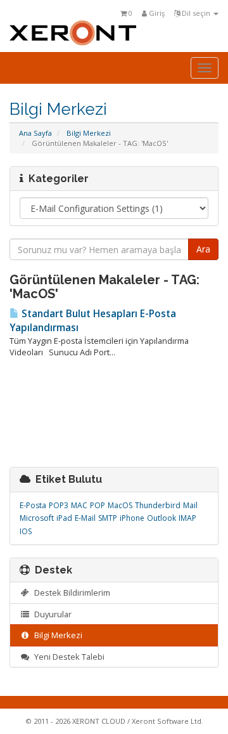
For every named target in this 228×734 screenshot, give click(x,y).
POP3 (58, 505)
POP (97, 505)
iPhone (132, 518)
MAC (79, 505)
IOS (26, 531)
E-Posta (33, 505)
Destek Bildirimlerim (70, 592)
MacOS (120, 505)
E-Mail (85, 518)
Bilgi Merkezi (88, 133)
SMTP (107, 518)
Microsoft (37, 518)
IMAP (187, 518)
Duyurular (51, 614)
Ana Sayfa (35, 133)
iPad (64, 518)
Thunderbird (157, 505)
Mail (190, 505)
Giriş (156, 13)
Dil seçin (196, 13)
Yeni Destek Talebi (67, 656)
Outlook (161, 518)
